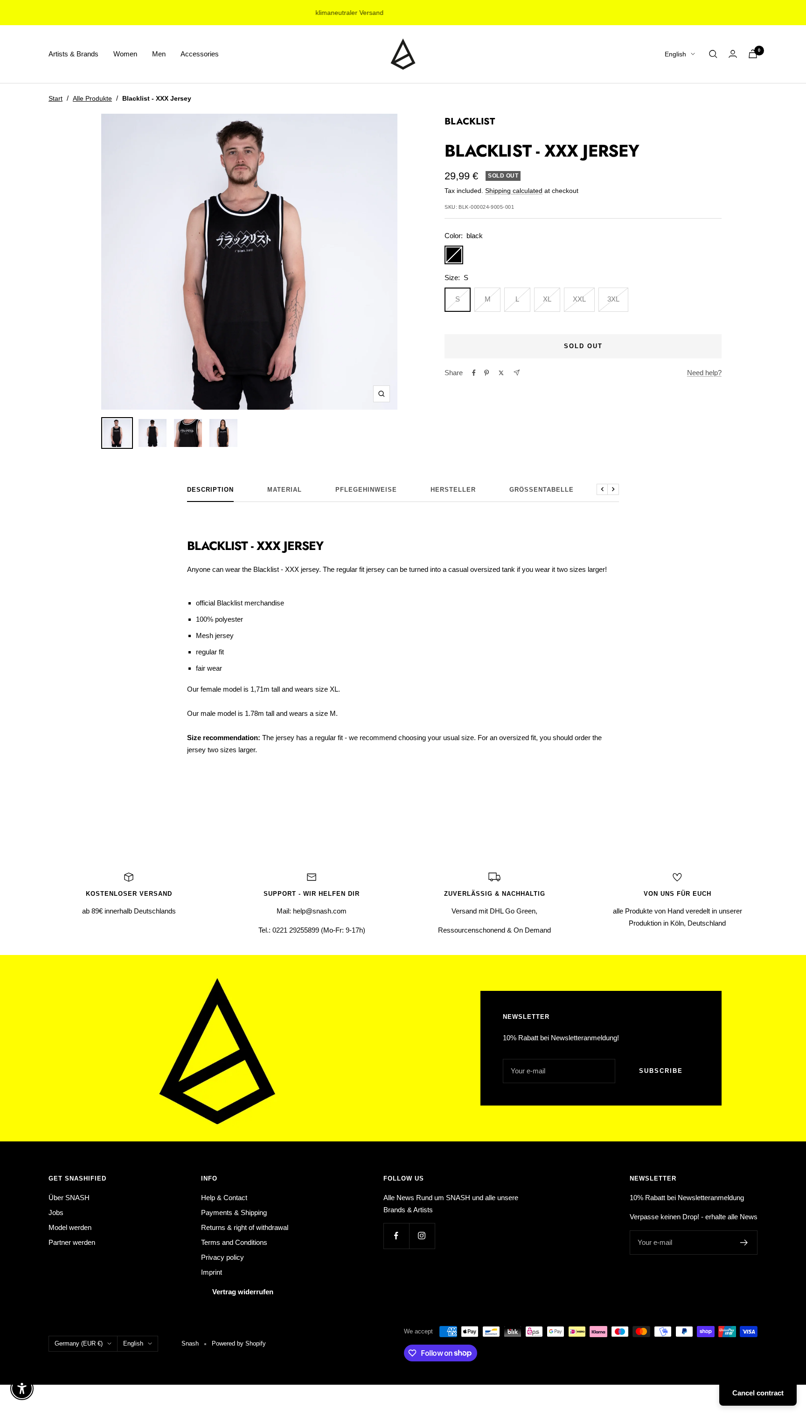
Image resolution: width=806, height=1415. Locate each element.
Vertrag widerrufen (242, 1292)
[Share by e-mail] (517, 373)
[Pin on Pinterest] (486, 373)
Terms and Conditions (234, 1242)
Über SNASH (69, 1198)
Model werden (70, 1227)
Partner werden (72, 1242)
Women (125, 54)
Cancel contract (758, 1393)
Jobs (56, 1212)
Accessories (200, 54)
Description (210, 489)
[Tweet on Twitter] (501, 373)
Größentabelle (541, 489)
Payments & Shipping (234, 1212)
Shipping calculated (513, 190)
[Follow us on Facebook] (396, 1236)
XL (547, 299)
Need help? (704, 373)
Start (56, 98)
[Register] (744, 1242)
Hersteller (453, 489)
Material (284, 489)
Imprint (211, 1272)
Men (159, 54)
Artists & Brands (73, 54)
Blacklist (470, 121)
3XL (613, 299)
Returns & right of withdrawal (244, 1227)
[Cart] (752, 53)
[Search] (713, 54)
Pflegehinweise (366, 489)
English (675, 54)
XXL (579, 299)
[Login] (733, 54)
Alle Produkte (92, 98)
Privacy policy (222, 1257)
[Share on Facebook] (474, 373)
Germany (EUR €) (79, 1343)
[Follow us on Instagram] (422, 1236)
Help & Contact (224, 1198)
